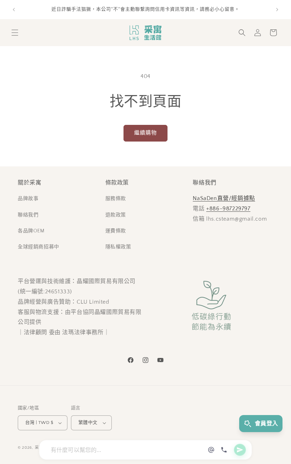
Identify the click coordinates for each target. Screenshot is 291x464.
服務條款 (115, 198)
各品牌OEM (31, 231)
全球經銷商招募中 (38, 247)
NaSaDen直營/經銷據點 (224, 198)
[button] (15, 32)
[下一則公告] (277, 9)
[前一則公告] (14, 9)
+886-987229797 (228, 208)
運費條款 (115, 231)
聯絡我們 (28, 215)
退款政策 (115, 215)
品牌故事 (28, 198)
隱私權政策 (118, 247)
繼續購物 (145, 133)
